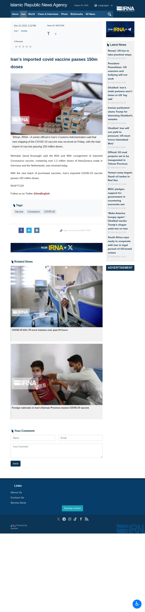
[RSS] (86, 519)
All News (90, 14)
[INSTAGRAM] (69, 519)
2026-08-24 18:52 (118, 208)
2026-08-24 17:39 (118, 232)
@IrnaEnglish (42, 193)
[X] (58, 519)
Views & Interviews (48, 14)
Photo (64, 14)
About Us (16, 492)
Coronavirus (34, 211)
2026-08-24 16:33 (118, 257)
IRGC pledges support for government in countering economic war (116, 197)
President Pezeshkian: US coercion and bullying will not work (117, 71)
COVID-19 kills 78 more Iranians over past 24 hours (40, 330)
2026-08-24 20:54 (118, 123)
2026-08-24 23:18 (118, 103)
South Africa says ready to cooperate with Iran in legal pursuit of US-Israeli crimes (120, 245)
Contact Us (17, 497)
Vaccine (19, 211)
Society (24, 31)
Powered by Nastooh (19, 526)
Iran (23, 14)
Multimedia (77, 14)
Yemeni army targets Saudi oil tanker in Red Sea (120, 176)
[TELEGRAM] (64, 519)
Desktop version (72, 508)
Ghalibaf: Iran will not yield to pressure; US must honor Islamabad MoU (119, 136)
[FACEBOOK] (81, 519)
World (31, 14)
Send (15, 463)
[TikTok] (75, 519)
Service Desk (18, 502)
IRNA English (39, 5)
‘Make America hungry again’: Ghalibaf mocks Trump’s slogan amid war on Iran (118, 221)
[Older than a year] (57, 296)
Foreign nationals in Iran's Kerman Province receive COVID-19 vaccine (50, 407)
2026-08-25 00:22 (118, 58)
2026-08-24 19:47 (118, 168)
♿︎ (137, 603)
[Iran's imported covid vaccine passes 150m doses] (57, 104)
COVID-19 (49, 211)
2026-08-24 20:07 (118, 147)
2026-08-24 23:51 (118, 83)
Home (15, 14)
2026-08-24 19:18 (118, 184)
